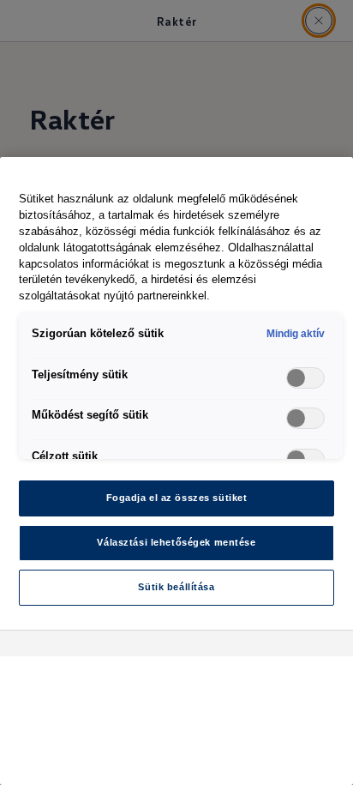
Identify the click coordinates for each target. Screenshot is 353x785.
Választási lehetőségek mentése (176, 542)
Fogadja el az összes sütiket (177, 497)
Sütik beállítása (176, 587)
